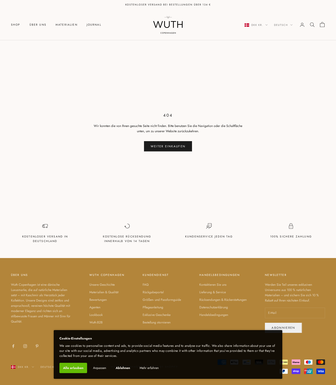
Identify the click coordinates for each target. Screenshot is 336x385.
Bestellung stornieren (157, 322)
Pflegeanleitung (153, 307)
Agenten (94, 307)
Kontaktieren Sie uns (213, 284)
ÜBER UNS (37, 25)
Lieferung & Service (212, 292)
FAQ (146, 284)
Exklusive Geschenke (157, 314)
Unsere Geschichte (102, 284)
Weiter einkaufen (168, 146)
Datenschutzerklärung (213, 307)
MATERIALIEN (66, 25)
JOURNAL (94, 25)
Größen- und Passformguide (162, 299)
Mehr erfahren (149, 368)
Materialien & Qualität (103, 292)
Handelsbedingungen (213, 314)
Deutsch (281, 25)
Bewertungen (98, 299)
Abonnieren (283, 328)
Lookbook (96, 314)
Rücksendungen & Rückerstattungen (223, 299)
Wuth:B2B (96, 322)
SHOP (15, 25)
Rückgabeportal (153, 292)
